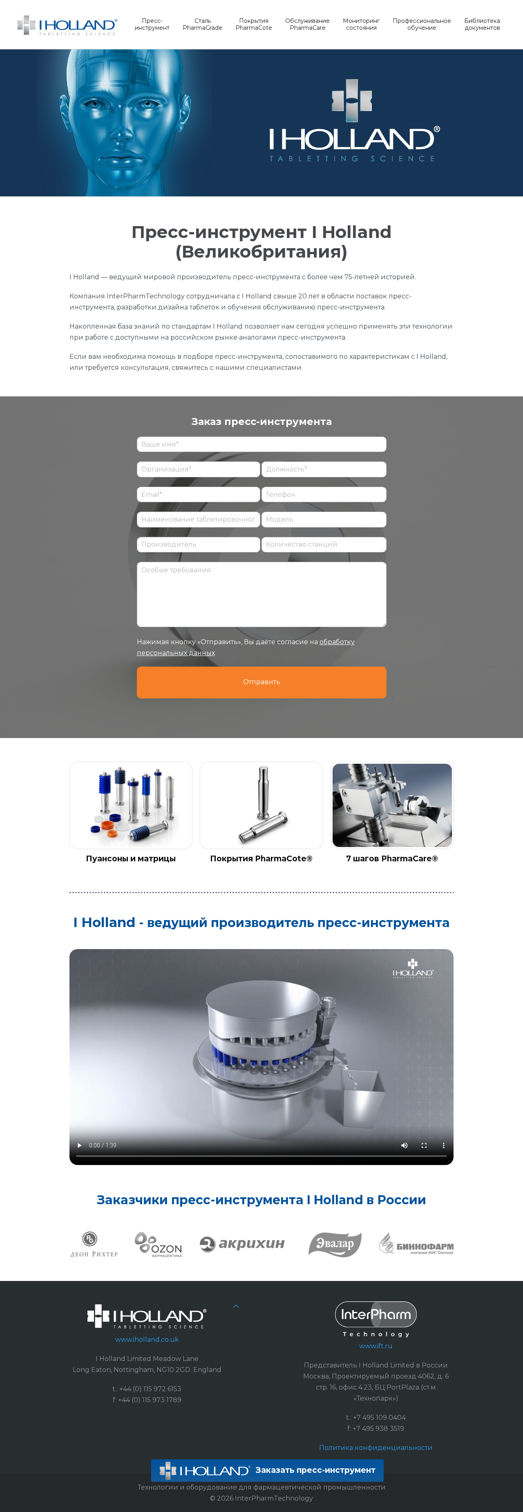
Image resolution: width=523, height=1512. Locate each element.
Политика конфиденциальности (376, 1448)
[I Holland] (67, 24)
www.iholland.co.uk (147, 1339)
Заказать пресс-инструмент (314, 1470)
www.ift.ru (376, 1346)
